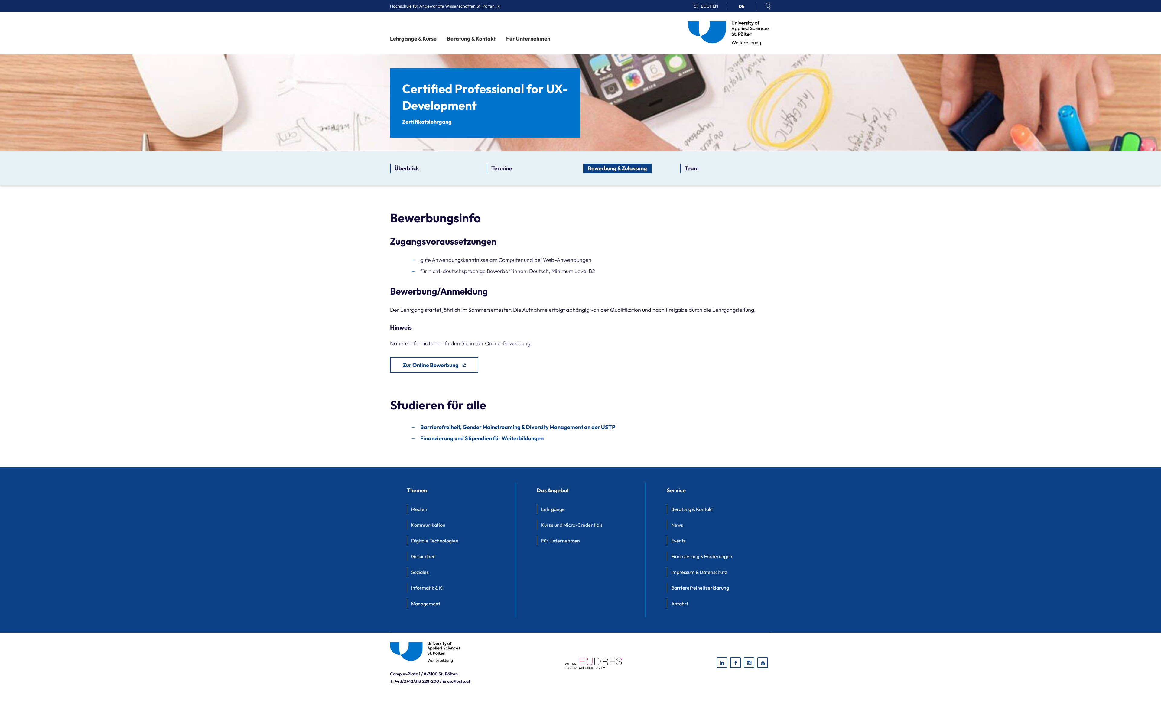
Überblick (407, 168)
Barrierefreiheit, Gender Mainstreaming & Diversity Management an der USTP (517, 427)
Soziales (420, 572)
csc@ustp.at (458, 681)
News (677, 525)
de (742, 6)
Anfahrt (679, 603)
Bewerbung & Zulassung (617, 168)
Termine (501, 168)
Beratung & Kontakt (471, 38)
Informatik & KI (427, 588)
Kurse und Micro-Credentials (572, 525)
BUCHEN (709, 6)
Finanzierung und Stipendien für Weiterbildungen (482, 438)
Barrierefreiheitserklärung (700, 588)
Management (425, 603)
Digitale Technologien (434, 541)
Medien (419, 509)
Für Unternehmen (528, 38)
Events (678, 541)
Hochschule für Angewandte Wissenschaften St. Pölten (443, 6)
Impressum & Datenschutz (699, 572)
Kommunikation (428, 525)
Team (692, 168)
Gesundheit (423, 556)
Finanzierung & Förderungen (701, 556)
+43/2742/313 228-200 (417, 681)
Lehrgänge (553, 509)
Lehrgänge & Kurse (413, 38)
